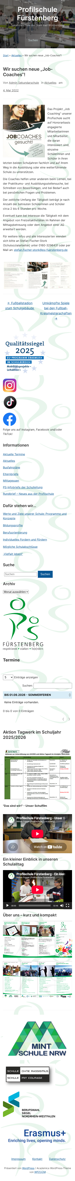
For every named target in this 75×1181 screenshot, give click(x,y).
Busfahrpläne (11, 467)
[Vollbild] (67, 905)
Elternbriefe (10, 474)
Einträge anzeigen (26, 677)
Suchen (66, 40)
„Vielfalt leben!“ (13, 554)
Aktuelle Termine (14, 454)
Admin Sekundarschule (24, 82)
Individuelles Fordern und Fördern (25, 539)
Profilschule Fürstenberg (37, 13)
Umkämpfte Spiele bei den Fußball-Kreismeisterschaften (56, 310)
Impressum (18, 1159)
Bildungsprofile (13, 525)
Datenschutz (57, 1159)
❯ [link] (69, 718)
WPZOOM (40, 1171)
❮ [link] (63, 718)
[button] (70, 695)
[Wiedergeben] (7, 905)
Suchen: (27, 685)
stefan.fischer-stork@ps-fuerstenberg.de (41, 250)
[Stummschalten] (62, 905)
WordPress (28, 1168)
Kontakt (37, 1159)
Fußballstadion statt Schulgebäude (20, 305)
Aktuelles (16, 55)
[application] (37, 889)
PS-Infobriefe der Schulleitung (23, 487)
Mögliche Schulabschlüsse (20, 546)
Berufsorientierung (15, 532)
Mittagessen (11, 480)
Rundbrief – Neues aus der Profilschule (28, 493)
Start (6, 55)
